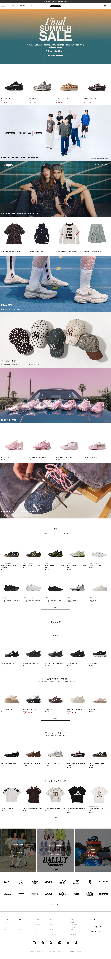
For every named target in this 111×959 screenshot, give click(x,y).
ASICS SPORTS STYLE (55, 927)
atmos (36, 922)
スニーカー (5, 922)
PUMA (51, 929)
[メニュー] (3, 6)
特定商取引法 (40, 951)
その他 (4, 929)
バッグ (20, 924)
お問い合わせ (73, 929)
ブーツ (4, 924)
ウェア (20, 922)
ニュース (92, 919)
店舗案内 (72, 922)
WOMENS (22, 5)
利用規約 (32, 951)
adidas (51, 924)
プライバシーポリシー (50, 951)
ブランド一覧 (54, 904)
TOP (4, 913)
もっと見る (54, 607)
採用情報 (79, 951)
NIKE (51, 922)
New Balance (53, 931)
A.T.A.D (36, 929)
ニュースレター (73, 924)
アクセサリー (21, 927)
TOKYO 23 (37, 927)
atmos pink (37, 924)
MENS (13, 5)
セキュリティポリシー (62, 951)
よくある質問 (73, 927)
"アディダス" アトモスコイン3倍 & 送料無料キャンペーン (55, 1)
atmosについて (73, 934)
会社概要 (72, 951)
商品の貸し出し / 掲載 (75, 931)
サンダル (5, 927)
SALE (32, 5)
